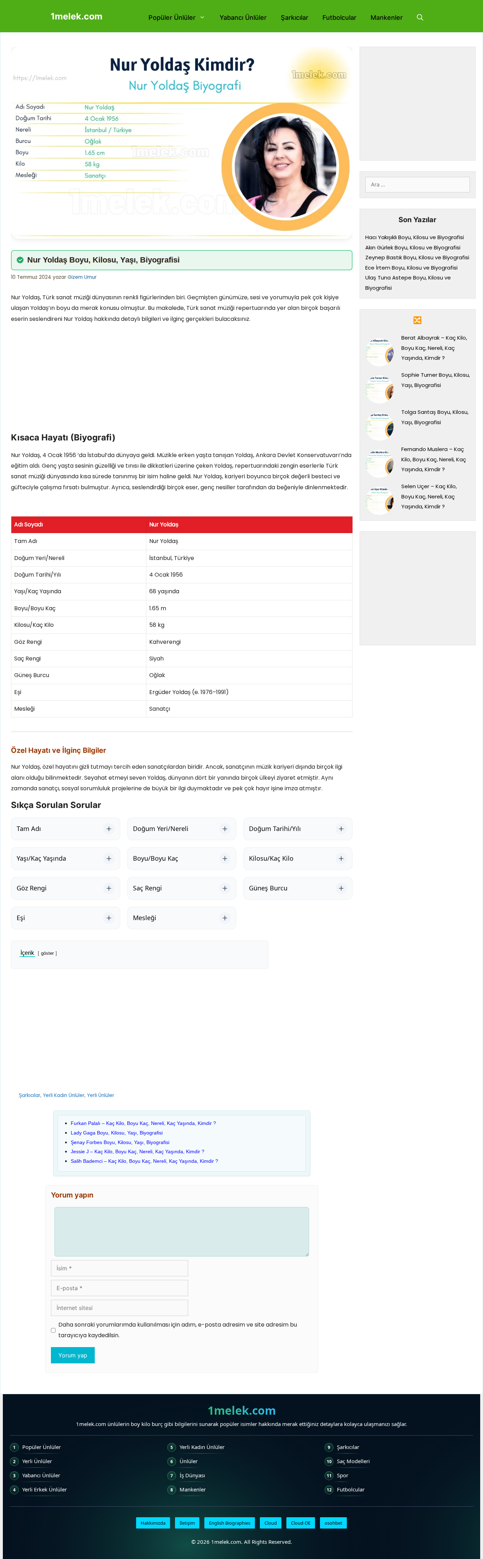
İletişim (187, 1523)
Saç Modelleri (353, 1461)
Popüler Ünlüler (172, 17)
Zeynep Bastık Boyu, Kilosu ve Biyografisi (417, 257)
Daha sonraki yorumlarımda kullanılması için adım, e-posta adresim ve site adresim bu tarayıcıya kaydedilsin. (177, 1330)
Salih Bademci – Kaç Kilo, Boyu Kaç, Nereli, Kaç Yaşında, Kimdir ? (144, 1161)
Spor (342, 1475)
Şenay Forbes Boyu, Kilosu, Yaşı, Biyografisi (120, 1142)
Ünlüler (189, 1461)
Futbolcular (339, 17)
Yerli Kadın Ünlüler (64, 1095)
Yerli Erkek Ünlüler (44, 1489)
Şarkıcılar (294, 17)
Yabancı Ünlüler (243, 17)
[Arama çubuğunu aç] (420, 17)
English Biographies (229, 1523)
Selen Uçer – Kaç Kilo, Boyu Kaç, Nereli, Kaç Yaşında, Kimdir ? (429, 496)
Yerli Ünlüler (100, 1095)
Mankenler (387, 17)
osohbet (333, 1523)
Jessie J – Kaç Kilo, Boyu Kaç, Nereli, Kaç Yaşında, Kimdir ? (137, 1151)
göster (47, 953)
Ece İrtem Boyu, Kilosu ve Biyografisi (411, 267)
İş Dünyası (192, 1475)
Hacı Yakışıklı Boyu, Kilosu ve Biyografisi (414, 237)
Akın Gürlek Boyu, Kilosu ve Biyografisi (412, 247)
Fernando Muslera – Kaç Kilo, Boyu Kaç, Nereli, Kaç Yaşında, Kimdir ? (433, 459)
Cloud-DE (300, 1523)
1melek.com (77, 16)
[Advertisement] (182, 380)
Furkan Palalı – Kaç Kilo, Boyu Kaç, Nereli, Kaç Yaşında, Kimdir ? (143, 1123)
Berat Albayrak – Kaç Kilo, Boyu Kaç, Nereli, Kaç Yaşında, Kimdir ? (434, 348)
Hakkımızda (153, 1523)
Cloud (270, 1523)
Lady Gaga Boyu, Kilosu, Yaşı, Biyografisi (117, 1133)
